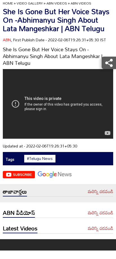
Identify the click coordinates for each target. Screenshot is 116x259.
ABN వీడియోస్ (19, 212)
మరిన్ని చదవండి (100, 191)
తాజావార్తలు (15, 191)
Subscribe (22, 174)
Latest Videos (20, 228)
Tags (10, 159)
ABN (7, 40)
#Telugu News (40, 158)
